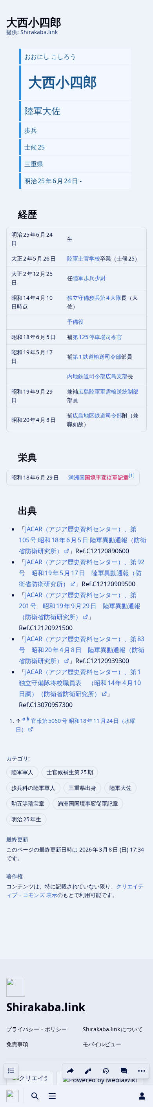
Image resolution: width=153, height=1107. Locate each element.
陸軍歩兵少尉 (89, 278)
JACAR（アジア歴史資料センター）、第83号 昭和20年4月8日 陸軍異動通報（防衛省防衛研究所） (81, 650)
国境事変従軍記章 (107, 477)
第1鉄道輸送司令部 (97, 356)
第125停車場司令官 (97, 337)
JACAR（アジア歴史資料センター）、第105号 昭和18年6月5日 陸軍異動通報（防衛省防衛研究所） (82, 540)
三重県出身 (82, 787)
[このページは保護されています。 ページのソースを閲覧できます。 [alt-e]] (88, 1071)
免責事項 (17, 1044)
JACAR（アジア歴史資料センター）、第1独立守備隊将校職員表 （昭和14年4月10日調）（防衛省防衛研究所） (80, 682)
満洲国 (76, 477)
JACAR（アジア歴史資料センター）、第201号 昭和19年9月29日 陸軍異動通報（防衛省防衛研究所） (79, 606)
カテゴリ (17, 758)
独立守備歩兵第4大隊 (94, 297)
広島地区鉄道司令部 (97, 415)
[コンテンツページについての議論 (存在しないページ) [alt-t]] (124, 1071)
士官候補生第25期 (70, 772)
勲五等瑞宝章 (27, 803)
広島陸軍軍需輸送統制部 (108, 391)
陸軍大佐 (120, 787)
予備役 (75, 321)
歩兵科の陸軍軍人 (33, 787)
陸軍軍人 (22, 772)
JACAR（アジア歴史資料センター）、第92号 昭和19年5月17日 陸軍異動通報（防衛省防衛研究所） (81, 573)
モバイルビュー (102, 1044)
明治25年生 (26, 819)
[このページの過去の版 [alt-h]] (106, 1071)
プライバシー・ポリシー (36, 1029)
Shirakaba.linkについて (113, 1029)
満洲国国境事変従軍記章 (88, 803)
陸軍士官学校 (83, 258)
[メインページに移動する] (12, 1096)
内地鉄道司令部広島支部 (97, 376)
